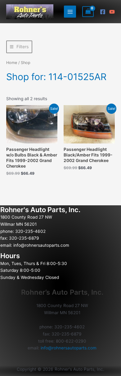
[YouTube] (112, 12)
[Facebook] (102, 12)
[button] (19, 47)
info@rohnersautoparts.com (41, 245)
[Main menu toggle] (70, 12)
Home (11, 62)
